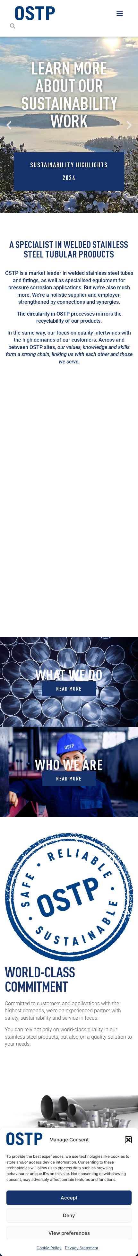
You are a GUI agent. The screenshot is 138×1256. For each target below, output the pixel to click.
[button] (128, 1140)
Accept (69, 1198)
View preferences (69, 1233)
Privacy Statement (81, 1247)
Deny (69, 1215)
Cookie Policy (49, 1247)
